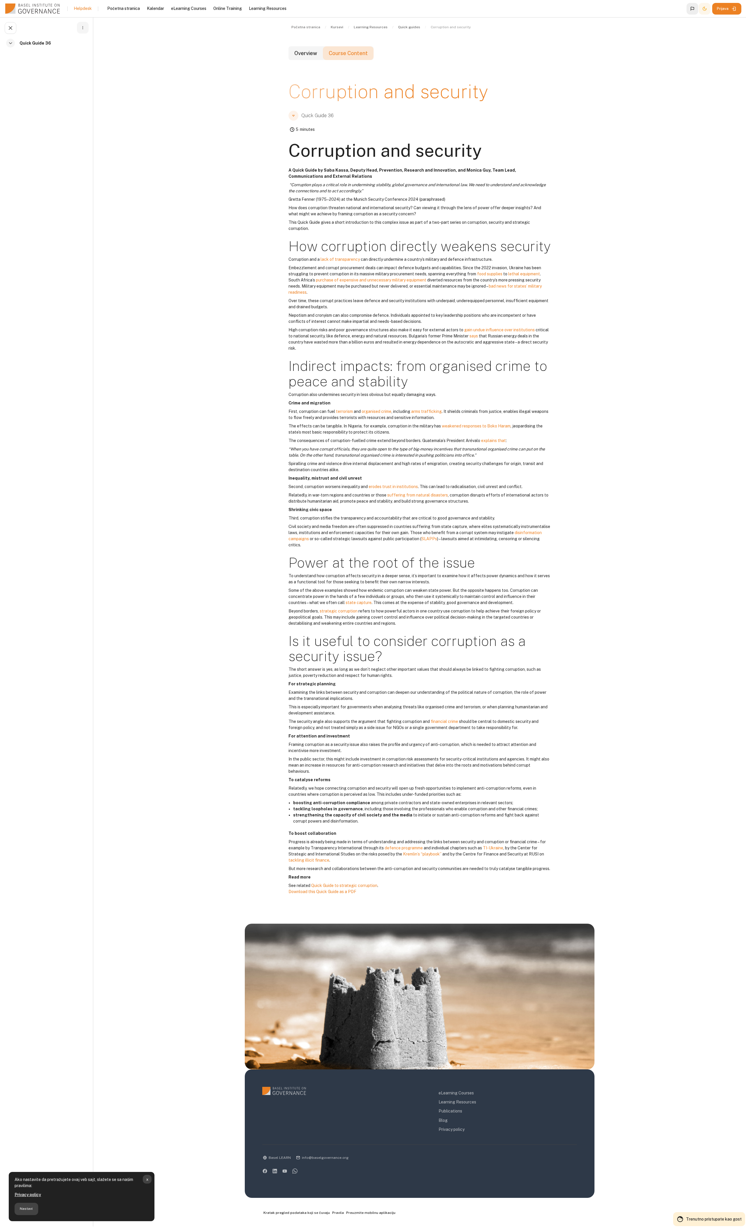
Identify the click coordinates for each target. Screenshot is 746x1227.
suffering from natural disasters (417, 495)
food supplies (489, 274)
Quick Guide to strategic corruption (344, 885)
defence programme (404, 848)
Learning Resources (457, 1102)
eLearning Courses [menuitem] (188, 8)
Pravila (338, 1213)
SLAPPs (429, 538)
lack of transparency (340, 259)
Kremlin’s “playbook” (422, 854)
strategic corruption (339, 611)
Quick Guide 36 (35, 43)
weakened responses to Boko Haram (476, 426)
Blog (443, 1120)
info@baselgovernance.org (325, 1158)
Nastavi (26, 1209)
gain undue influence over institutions (499, 330)
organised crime (376, 411)
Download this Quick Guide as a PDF (322, 891)
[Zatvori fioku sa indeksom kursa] (10, 28)
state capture (359, 602)
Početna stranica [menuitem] (123, 8)
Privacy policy (28, 1194)
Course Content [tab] (348, 53)
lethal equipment (524, 274)
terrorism (344, 411)
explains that (493, 440)
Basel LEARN (280, 1158)
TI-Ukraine (493, 848)
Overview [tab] (305, 53)
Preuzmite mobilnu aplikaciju (370, 1213)
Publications (450, 1111)
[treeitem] (48, 46)
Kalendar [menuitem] (155, 8)
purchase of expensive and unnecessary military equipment (371, 280)
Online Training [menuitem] (227, 8)
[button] (692, 9)
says (473, 336)
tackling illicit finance (308, 860)
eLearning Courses (456, 1093)
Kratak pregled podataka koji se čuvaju (296, 1213)
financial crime (444, 721)
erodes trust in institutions (393, 486)
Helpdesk (83, 8)
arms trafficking (426, 411)
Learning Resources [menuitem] (267, 8)
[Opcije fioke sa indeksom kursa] (83, 28)
